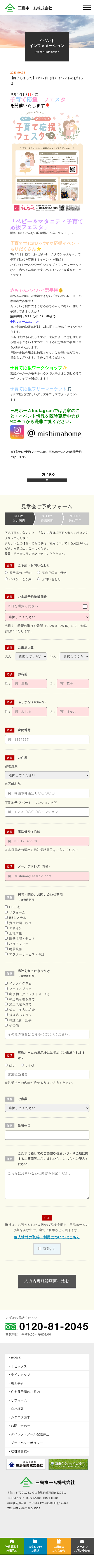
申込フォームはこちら (25, 321)
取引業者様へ (20, 1451)
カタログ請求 (20, 1417)
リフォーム (19, 1400)
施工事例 (17, 1383)
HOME (16, 1357)
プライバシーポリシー (27, 1443)
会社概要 (17, 1409)
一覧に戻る (47, 474)
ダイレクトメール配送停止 (30, 1434)
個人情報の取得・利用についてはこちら (47, 1237)
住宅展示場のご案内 (25, 1391)
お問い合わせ (20, 1425)
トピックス (19, 1366)
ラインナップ (20, 1374)
